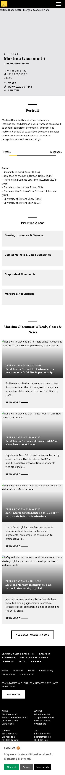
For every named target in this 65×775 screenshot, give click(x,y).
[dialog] (32, 758)
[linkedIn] (31, 694)
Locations (18, 671)
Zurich (5, 711)
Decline (26, 767)
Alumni (5, 671)
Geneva (38, 711)
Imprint (31, 671)
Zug (36, 730)
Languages (56, 152)
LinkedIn (13, 90)
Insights (8, 661)
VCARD (12, 83)
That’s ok (11, 767)
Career (36, 661)
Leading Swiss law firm (18, 653)
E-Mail (8, 77)
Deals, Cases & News (34, 657)
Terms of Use (8, 674)
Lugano (6, 730)
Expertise (8, 657)
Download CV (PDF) (20, 86)
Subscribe (13, 694)
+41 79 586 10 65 (17, 74)
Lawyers (45, 653)
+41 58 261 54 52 (16, 70)
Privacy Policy (46, 671)
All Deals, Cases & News (32, 634)
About (22, 661)
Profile (7, 152)
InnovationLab (27, 674)
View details (43, 767)
